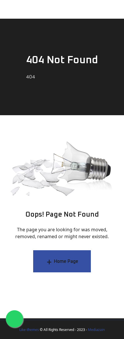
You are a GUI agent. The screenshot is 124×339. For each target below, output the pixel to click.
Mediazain (96, 329)
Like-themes (29, 329)
